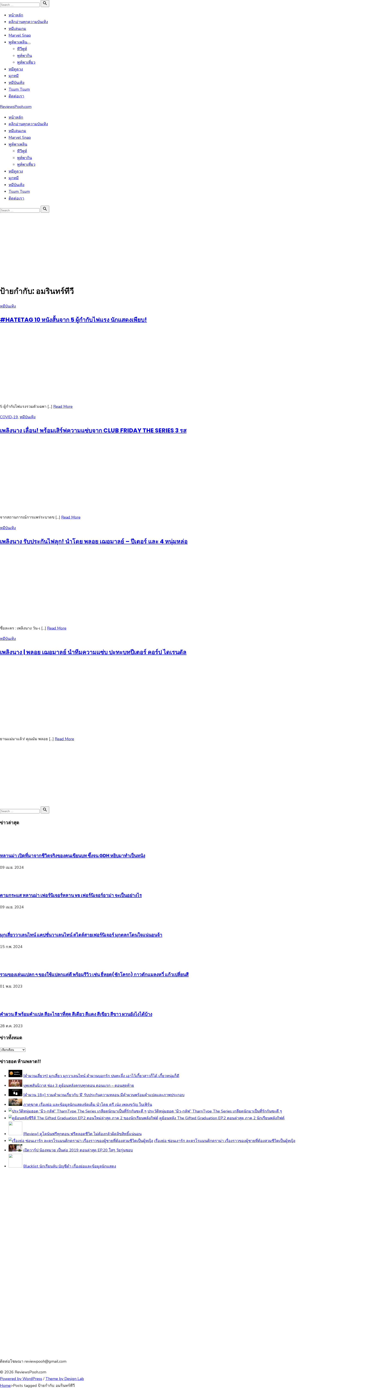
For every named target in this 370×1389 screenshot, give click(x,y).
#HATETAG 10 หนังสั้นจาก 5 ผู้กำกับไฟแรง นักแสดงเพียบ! (73, 320)
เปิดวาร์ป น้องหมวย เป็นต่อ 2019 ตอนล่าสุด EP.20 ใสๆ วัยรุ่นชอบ (78, 1150)
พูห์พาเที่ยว (26, 62)
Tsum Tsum (19, 89)
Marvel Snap (20, 35)
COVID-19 (9, 417)
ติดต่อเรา (16, 96)
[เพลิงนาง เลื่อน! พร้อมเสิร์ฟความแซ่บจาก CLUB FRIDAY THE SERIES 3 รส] (64, 506)
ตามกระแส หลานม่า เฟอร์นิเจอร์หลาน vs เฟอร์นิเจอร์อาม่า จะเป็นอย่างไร (71, 895)
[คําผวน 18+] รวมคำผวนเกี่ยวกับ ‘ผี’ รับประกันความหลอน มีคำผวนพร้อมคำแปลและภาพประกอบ (103, 1094)
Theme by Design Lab (64, 1378)
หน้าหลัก (16, 15)
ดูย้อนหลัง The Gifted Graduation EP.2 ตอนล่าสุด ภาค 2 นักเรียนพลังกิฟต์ (222, 1118)
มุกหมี (14, 75)
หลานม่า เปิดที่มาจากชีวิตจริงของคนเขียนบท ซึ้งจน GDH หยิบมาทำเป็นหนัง (72, 855)
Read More (63, 406)
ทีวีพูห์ (22, 48)
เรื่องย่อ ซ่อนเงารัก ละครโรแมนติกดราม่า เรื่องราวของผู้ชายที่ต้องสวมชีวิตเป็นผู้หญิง (224, 1140)
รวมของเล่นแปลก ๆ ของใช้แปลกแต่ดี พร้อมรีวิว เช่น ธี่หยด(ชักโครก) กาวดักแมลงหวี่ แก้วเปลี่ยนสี (94, 974)
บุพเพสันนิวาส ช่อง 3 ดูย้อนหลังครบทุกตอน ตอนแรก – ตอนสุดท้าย (78, 1085)
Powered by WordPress (21, 1378)
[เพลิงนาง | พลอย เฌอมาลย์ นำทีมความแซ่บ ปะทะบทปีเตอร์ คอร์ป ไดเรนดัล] (64, 728)
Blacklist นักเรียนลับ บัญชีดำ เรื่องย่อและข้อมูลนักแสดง (69, 1166)
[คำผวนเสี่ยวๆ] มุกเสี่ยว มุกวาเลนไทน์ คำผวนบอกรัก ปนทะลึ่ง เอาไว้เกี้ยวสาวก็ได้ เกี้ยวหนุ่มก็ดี (101, 1075)
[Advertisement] (185, 246)
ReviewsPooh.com (15, 106)
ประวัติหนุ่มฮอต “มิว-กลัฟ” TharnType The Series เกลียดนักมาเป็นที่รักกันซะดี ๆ (215, 1111)
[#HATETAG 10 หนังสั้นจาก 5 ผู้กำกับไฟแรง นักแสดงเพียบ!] (64, 395)
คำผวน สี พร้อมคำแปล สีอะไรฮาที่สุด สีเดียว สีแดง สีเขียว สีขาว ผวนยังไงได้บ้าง (76, 1014)
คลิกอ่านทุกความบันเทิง (28, 21)
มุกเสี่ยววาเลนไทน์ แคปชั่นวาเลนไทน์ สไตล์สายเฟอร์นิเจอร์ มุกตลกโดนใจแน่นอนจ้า (81, 935)
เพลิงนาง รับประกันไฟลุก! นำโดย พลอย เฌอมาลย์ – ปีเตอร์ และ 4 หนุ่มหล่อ (94, 541)
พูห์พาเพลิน (18, 42)
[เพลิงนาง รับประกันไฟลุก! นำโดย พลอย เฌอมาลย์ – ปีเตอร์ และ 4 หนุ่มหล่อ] (64, 617)
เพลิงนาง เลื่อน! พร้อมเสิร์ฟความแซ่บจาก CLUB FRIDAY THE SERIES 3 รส (93, 430)
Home (5, 1385)
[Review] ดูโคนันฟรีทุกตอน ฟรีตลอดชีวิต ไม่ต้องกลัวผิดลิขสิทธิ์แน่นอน (82, 1133)
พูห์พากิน (24, 55)
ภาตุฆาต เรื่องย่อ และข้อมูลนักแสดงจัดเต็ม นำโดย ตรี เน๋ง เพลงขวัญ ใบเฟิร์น (87, 1104)
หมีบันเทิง (16, 82)
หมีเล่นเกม (17, 28)
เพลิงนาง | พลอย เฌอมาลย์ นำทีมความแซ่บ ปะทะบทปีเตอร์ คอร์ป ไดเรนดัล (93, 652)
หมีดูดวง (16, 69)
